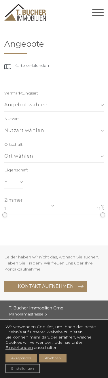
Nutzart (11, 118)
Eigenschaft (16, 170)
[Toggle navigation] (98, 12)
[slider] (4, 214)
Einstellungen (19, 347)
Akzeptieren (21, 358)
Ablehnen (53, 358)
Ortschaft (13, 144)
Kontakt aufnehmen (46, 286)
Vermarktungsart (21, 93)
